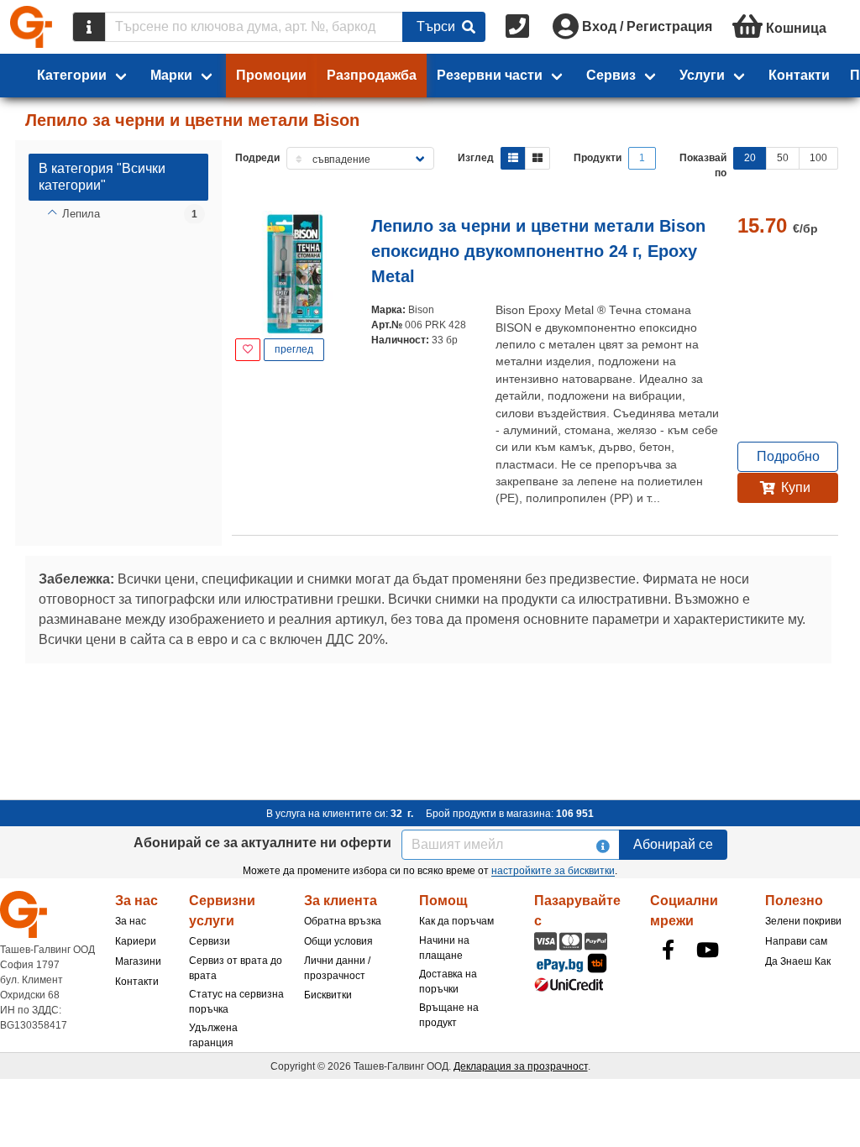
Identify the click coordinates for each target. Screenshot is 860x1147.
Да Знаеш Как (798, 961)
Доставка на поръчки (448, 981)
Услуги (702, 75)
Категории (72, 75)
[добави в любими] (247, 349)
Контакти (799, 75)
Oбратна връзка (342, 921)
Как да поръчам (456, 921)
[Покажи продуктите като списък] (513, 158)
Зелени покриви (803, 921)
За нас (130, 921)
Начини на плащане (444, 948)
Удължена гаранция (213, 1035)
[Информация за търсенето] (89, 27)
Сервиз (611, 75)
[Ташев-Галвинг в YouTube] (708, 949)
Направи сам (796, 941)
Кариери (135, 941)
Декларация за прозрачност (521, 1066)
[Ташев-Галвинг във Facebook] (668, 949)
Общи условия (338, 941)
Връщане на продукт (449, 1015)
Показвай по (702, 165)
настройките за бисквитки (553, 871)
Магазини (138, 961)
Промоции (271, 75)
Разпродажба (372, 75)
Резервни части (490, 75)
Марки (171, 75)
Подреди (257, 158)
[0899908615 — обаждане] (519, 27)
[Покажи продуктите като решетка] (537, 158)
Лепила (81, 213)
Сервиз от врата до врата (235, 968)
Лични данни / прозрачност (337, 968)
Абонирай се (673, 844)
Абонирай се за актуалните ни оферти (262, 842)
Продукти (597, 158)
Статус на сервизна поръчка (236, 1001)
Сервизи (209, 941)
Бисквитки (328, 995)
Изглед (476, 158)
